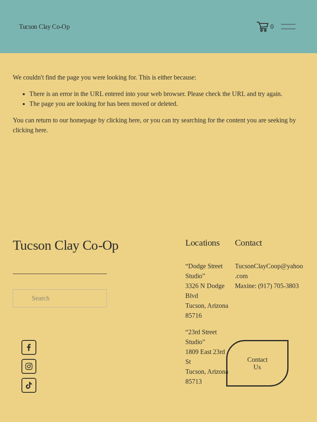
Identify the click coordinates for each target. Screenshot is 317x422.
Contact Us (257, 363)
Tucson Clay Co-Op (44, 26)
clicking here (123, 120)
